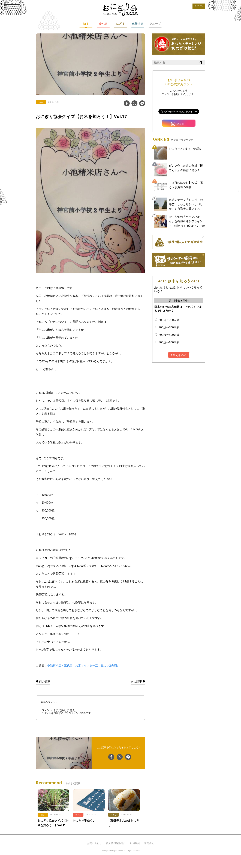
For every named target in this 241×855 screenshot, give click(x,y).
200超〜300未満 (169, 327)
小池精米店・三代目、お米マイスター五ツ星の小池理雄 (82, 665)
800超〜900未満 (169, 342)
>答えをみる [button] (179, 355)
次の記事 (136, 681)
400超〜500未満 (169, 335)
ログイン (199, 6)
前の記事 (44, 681)
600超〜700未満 (169, 320)
